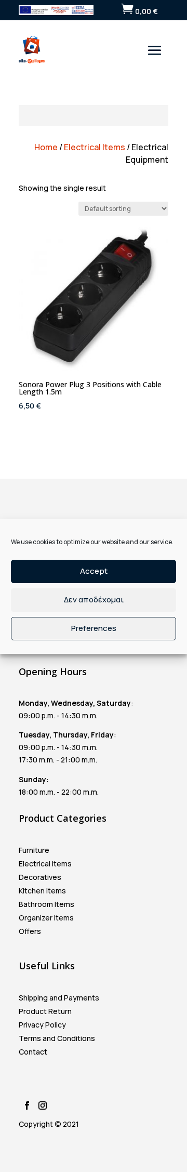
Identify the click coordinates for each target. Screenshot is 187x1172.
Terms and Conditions (57, 1038)
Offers (30, 931)
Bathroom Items (46, 904)
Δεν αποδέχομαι (94, 599)
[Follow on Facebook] (27, 1105)
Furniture (34, 850)
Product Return (45, 1011)
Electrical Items (94, 147)
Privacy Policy (42, 1025)
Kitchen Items (42, 891)
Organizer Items (46, 918)
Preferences (93, 628)
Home (46, 147)
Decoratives (40, 877)
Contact (33, 1052)
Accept (94, 570)
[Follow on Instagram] (42, 1105)
